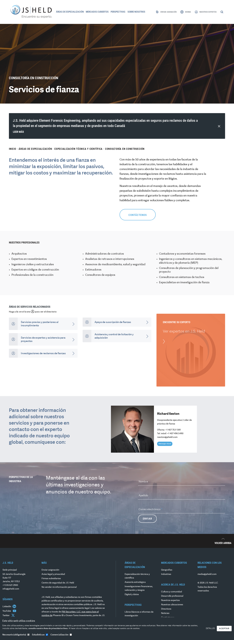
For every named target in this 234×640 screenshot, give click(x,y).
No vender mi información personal (59, 587)
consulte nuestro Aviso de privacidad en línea (48, 628)
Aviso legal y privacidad (53, 574)
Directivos (166, 609)
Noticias (165, 613)
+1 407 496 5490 (175, 433)
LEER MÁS (18, 131)
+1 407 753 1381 (173, 430)
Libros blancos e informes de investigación (139, 614)
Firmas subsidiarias (51, 578)
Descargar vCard (165, 444)
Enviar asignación (50, 570)
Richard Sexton (168, 414)
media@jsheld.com (207, 574)
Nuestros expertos (170, 600)
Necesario (14, 635)
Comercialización (59, 635)
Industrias (166, 574)
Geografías (166, 570)
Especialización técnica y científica (78, 148)
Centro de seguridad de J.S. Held (58, 583)
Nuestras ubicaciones (172, 605)
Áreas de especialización (35, 148)
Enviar (147, 518)
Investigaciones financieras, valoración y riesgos (139, 588)
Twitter (6, 615)
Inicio (12, 148)
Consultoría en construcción (125, 148)
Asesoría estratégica (135, 582)
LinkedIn (7, 606)
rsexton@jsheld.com (167, 437)
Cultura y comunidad (171, 592)
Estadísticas (38, 635)
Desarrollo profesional (172, 596)
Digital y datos (132, 594)
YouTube (7, 611)
